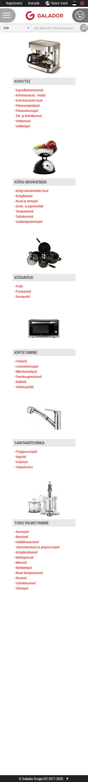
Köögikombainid (26, 552)
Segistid (21, 456)
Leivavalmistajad (27, 366)
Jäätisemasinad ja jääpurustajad (37, 547)
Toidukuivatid (24, 216)
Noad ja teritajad (27, 201)
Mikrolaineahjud (26, 371)
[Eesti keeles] (74, 3)
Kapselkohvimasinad (29, 90)
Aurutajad (22, 531)
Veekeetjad (23, 126)
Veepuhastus (24, 467)
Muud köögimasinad (29, 572)
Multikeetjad (24, 567)
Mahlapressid (24, 557)
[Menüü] (8, 15)
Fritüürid (21, 361)
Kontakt (34, 3)
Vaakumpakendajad (29, 221)
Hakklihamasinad (27, 542)
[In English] (82, 3)
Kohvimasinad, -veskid (30, 95)
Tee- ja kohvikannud (29, 115)
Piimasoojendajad (28, 105)
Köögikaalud (24, 195)
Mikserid (21, 562)
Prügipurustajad (26, 451)
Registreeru (14, 3)
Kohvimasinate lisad (29, 100)
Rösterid (21, 578)
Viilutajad (22, 588)
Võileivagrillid (24, 387)
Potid (19, 286)
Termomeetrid (24, 211)
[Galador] (44, 15)
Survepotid (23, 296)
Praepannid (23, 291)
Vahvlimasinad (25, 583)
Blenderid (22, 536)
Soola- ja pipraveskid (29, 206)
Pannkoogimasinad (29, 376)
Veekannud (23, 121)
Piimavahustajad (27, 110)
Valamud (22, 461)
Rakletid (21, 381)
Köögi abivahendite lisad (32, 190)
